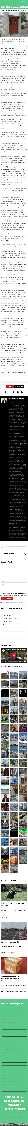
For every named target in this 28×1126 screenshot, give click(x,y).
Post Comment (6, 598)
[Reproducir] (3, 661)
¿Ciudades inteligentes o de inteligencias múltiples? (12, 1072)
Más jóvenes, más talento (8, 621)
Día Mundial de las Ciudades (8, 1087)
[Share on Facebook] (5, 392)
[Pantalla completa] (25, 661)
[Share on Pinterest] (18, 392)
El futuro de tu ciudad (6, 1055)
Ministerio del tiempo (7, 615)
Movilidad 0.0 (5, 624)
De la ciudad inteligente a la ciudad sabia (13, 991)
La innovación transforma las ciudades (10, 618)
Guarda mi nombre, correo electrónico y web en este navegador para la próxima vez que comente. (13, 594)
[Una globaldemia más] (14, 931)
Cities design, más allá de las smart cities (10, 1081)
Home (2, 10)
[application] (14, 655)
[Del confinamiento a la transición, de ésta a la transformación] (14, 965)
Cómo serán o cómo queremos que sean (11, 639)
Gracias (3, 1092)
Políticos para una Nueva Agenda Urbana (10, 1061)
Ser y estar (4, 1075)
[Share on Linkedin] (22, 392)
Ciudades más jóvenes (8, 952)
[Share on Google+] (13, 392)
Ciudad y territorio (6, 1078)
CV (1, 0)
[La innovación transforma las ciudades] (14, 892)
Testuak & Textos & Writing (12, 380)
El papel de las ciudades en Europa (9, 1066)
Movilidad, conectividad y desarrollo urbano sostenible (12, 916)
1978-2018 (4, 1052)
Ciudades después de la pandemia (11, 946)
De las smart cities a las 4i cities (8, 1084)
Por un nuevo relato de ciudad (8, 1058)
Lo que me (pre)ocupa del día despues (9, 1090)
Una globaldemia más (7, 632)
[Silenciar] (22, 661)
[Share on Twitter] (9, 392)
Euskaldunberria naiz (8, 553)
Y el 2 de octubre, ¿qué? (7, 1069)
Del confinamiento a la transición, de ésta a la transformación (10, 979)
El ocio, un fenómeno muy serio (9, 627)
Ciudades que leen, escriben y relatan (9, 1063)
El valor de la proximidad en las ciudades (13, 985)
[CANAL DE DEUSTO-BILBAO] (14, 736)
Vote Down (20, 386)
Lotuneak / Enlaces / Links (9, 0)
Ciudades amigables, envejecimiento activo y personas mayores (16, 547)
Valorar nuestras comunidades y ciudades (11, 630)
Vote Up (10, 386)
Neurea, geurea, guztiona (8, 612)
